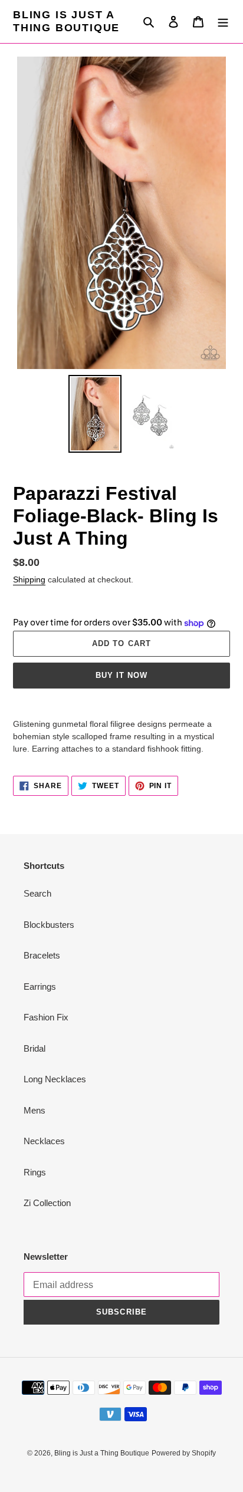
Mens (34, 1110)
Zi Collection (47, 1203)
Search (37, 893)
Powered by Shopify (184, 1453)
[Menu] (223, 21)
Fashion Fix (46, 1017)
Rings (35, 1172)
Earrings (40, 987)
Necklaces (44, 1141)
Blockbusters (49, 925)
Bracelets (42, 955)
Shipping (29, 579)
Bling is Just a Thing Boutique (66, 21)
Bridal (34, 1048)
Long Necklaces (55, 1079)
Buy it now (121, 675)
